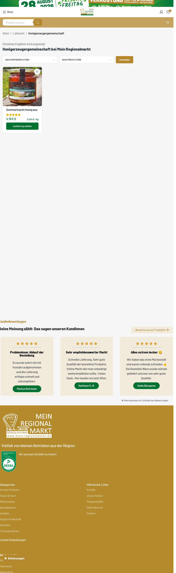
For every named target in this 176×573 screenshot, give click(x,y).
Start (6, 33)
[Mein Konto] (161, 12)
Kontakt (91, 489)
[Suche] (38, 22)
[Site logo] (87, 11)
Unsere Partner (95, 495)
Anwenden (124, 59)
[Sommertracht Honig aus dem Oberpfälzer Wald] (22, 86)
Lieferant (18, 33)
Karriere (91, 513)
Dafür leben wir (95, 507)
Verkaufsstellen (95, 501)
